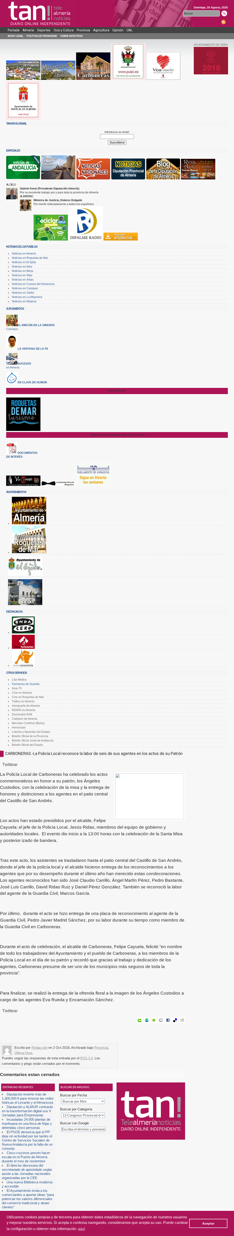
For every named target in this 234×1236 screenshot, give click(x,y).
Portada (13, 30)
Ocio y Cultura (64, 30)
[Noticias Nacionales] (93, 178)
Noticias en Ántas (23, 279)
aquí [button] (81, 1229)
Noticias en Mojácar (24, 301)
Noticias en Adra (22, 266)
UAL (130, 30)
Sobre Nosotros (71, 36)
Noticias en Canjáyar (25, 288)
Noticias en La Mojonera (27, 297)
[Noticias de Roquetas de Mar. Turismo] (58, 178)
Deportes (44, 30)
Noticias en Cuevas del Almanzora (33, 284)
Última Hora (23, 1053)
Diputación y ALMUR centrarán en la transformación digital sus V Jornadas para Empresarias (27, 1111)
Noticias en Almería (24, 253)
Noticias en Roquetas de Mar (30, 258)
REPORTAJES (117, 390)
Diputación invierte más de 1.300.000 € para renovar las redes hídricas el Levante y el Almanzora (28, 1098)
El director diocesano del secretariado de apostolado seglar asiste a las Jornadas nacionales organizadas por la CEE (27, 1171)
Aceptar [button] (208, 1223)
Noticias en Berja (22, 271)
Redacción (40, 1047)
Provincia (83, 30)
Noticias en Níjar (22, 275)
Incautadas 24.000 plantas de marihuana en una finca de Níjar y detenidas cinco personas (27, 1123)
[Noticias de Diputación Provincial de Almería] (128, 178)
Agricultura (101, 30)
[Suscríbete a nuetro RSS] (223, 21)
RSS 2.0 (86, 1058)
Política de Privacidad (42, 36)
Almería (28, 30)
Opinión (117, 30)
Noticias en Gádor (23, 292)
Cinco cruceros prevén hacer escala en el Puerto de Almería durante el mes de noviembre (26, 1157)
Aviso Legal (15, 36)
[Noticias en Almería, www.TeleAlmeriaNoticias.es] (40, 13)
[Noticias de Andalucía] (23, 178)
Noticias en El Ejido (24, 262)
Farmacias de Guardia (26, 684)
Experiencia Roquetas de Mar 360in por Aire (117, 434)
